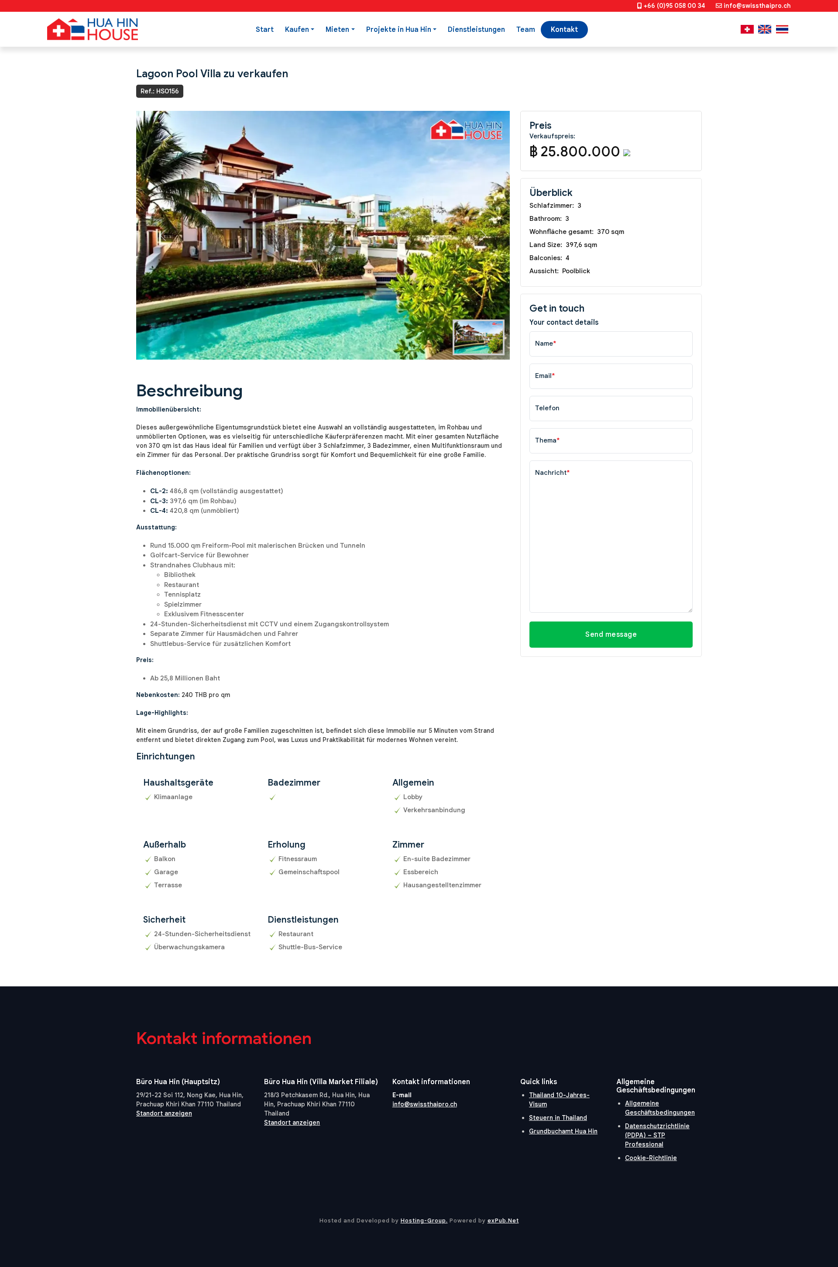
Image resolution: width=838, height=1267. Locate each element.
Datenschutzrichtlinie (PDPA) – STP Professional (657, 1135)
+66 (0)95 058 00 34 (674, 6)
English (764, 29)
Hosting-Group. (424, 1220)
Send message (611, 634)
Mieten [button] (337, 29)
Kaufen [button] (297, 29)
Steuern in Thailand (558, 1118)
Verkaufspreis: (552, 136)
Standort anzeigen (164, 1113)
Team (525, 29)
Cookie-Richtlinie (651, 1158)
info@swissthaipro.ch (757, 6)
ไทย (782, 29)
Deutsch (747, 29)
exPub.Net (503, 1220)
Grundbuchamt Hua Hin (563, 1131)
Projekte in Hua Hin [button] (398, 29)
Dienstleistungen (476, 29)
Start (265, 29)
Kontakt (564, 29)
